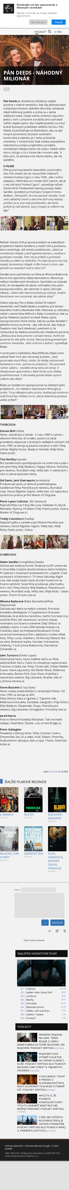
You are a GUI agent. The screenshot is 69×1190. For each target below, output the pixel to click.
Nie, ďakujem (38, 22)
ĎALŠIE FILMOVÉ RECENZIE (25, 782)
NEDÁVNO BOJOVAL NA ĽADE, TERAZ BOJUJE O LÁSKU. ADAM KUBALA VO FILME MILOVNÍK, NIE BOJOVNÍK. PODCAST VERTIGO (41, 1041)
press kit (53, 771)
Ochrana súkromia (14, 1145)
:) (45, 922)
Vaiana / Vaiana (34, 1014)
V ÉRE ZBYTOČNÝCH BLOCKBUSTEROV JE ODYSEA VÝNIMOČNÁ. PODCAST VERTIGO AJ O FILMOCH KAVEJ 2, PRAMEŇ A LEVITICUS (41, 1123)
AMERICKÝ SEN (33, 853)
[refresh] (57, 931)
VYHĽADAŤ (40, 31)
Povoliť (58, 22)
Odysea (30, 988)
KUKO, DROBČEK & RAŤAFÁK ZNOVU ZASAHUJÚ (55, 861)
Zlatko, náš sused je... (38, 1010)
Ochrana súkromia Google (37, 1145)
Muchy (30, 999)
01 (50, 931)
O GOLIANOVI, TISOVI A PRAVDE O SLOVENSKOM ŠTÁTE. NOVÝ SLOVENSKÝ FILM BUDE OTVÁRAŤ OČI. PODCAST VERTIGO (41, 1083)
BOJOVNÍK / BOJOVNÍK (55, 816)
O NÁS (58, 31)
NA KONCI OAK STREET (9, 855)
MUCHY (29, 814)
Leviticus (31, 996)
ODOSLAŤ (57, 922)
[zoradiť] (64, 931)
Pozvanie (31, 1003)
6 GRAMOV (7, 814)
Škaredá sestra (35, 1007)
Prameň (31, 1018)
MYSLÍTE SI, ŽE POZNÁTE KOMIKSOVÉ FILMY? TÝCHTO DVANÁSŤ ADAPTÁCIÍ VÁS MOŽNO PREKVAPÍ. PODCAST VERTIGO (40, 1102)
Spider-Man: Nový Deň (39, 992)
